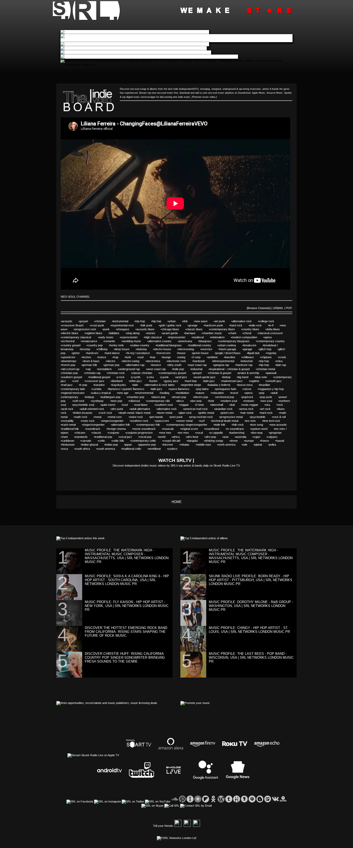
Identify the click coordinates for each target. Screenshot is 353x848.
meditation (186, 392)
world (165, 436)
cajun (260, 436)
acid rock (71, 408)
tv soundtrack (238, 428)
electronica (156, 361)
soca (68, 448)
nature (203, 392)
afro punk (120, 408)
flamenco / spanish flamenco (129, 389)
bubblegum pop (114, 397)
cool (79, 380)
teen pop (119, 400)
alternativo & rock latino (163, 384)
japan (131, 444)
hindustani (71, 444)
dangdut (196, 440)
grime (79, 353)
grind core (230, 412)
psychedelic (261, 416)
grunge (196, 325)
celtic (105, 440)
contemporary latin (76, 389)
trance (105, 357)
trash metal (72, 424)
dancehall (220, 404)
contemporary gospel (175, 372)
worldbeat (158, 448)
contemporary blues (225, 329)
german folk (92, 364)
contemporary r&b (161, 400)
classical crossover (273, 333)
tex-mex (253, 420)
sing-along (136, 333)
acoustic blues (148, 329)
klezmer (171, 444)
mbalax (188, 444)
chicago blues (173, 329)
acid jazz (184, 377)
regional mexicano (76, 392)
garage (250, 349)
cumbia (100, 389)
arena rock (250, 408)
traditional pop (106, 436)
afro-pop (213, 436)
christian (103, 321)
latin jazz (212, 380)
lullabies (118, 333)
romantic (112, 341)
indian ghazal (93, 444)
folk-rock (241, 424)
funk (131, 357)
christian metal (268, 369)
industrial (250, 361)
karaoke (102, 384)
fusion (156, 380)
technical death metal (228, 420)
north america (230, 444)
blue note (264, 377)
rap (92, 369)
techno (89, 357)
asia (228, 436)
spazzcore (166, 420)
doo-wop (260, 432)
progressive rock (88, 329)
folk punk (150, 325)
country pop (98, 345)
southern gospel (75, 377)
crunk (285, 357)
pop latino (206, 389)
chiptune (269, 357)
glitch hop (268, 349)
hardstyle (202, 361)
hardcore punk (217, 325)
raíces (250, 389)
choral (250, 333)
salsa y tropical (104, 392)
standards (84, 436)
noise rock (139, 416)
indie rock (259, 325)
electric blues (73, 333)
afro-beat (195, 436)
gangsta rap (224, 364)
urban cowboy (230, 345)
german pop (115, 364)
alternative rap (139, 364)
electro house (165, 349)
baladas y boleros (222, 384)
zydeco (175, 448)
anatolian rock (227, 408)
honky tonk (120, 345)
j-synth (139, 377)
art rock (269, 408)
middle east (207, 444)
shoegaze (126, 329)
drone (237, 440)
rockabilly (71, 420)
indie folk (223, 424)
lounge (170, 357)
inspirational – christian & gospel (233, 369)
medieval (201, 337)
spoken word (262, 428)
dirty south (178, 364)
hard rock (239, 325)
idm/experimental (226, 361)
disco (183, 400)
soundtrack (96, 428)
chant (235, 333)
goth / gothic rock (174, 325)
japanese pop (150, 444)
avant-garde (173, 333)
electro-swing (133, 361)
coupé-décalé (175, 440)
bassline (233, 357)
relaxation (221, 392)
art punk (223, 321)
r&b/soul (137, 400)
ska (270, 404)
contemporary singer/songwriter (190, 424)
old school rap (74, 369)
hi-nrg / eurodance (141, 353)
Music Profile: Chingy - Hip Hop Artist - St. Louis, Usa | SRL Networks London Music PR (249, 630)
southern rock (143, 420)
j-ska (154, 377)
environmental (147, 392)
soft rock (82, 400)
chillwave (251, 357)
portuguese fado (229, 389)
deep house (125, 349)
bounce (159, 364)
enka (282, 361)
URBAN (278, 308)
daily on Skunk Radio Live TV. (221, 465)
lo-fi (274, 325)
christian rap (96, 372)
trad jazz (70, 384)
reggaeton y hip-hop (274, 389)
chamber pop (139, 397)
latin (138, 384)
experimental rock (125, 325)
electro (114, 361)
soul (144, 357)
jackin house (204, 353)
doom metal (168, 412)
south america (109, 448)
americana (188, 341)
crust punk (100, 325)
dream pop (183, 397)
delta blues (275, 329)
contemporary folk (151, 424)
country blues (253, 329)
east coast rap (201, 364)
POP (288, 308)
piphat (261, 444)
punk (109, 329)
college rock (269, 321)
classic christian (145, 372)
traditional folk (73, 428)
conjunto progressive (142, 432)
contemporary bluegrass (237, 341)
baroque (193, 333)
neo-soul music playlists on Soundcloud (229, 93)
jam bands (159, 416)
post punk (179, 416)
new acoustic (281, 424)
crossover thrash (76, 325)
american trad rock (199, 408)
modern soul (232, 400)
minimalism (221, 337)
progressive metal (235, 416)
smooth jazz (276, 380)
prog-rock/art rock (204, 416)
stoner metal (188, 420)
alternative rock (245, 321)
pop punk (269, 397)
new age (126, 392)
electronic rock (179, 361)
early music (109, 337)
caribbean (71, 440)
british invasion (86, 412)
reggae (187, 404)
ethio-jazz (139, 380)
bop (156, 357)
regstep (274, 353)
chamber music (215, 333)
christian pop (73, 372)
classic (100, 432)
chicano (83, 432)
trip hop (267, 361)
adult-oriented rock (95, 408)
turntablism (108, 369)
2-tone (203, 404)
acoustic (70, 321)
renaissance (92, 341)
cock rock (108, 412)
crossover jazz (98, 380)
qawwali (274, 372)
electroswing (189, 349)
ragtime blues (97, 333)
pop (265, 392)
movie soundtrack (147, 428)
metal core (119, 416)
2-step (200, 357)
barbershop (240, 432)
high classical (156, 337)
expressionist (132, 337)
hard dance (115, 353)
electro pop (204, 397)
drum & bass (94, 361)
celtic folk (121, 440)
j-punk (168, 377)
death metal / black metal (138, 412)
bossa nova (248, 384)
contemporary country (273, 341)
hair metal (250, 412)
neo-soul (269, 400)
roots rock (91, 420)
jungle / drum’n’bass (231, 353)
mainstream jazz (235, 380)
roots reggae (253, 404)
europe (252, 440)
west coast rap (159, 369)
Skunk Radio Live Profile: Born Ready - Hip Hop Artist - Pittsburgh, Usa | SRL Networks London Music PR (250, 580)
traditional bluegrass (172, 345)
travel (237, 392)
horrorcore (167, 353)
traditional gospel (102, 377)
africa (179, 436)
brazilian (267, 384)
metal (101, 416)
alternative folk (124, 424)
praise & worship (251, 372)
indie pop (181, 369)
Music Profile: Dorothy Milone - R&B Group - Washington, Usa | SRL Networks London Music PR (251, 606)
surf (205, 420)
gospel (87, 321)
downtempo (72, 361)
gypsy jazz (175, 380)
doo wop (199, 400)
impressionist (180, 337)
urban (175, 321)
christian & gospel (223, 372)
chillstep (105, 349)
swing (184, 357)
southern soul (167, 404)
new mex (169, 432)
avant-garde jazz (208, 377)
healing (167, 392)
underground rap (132, 369)
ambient (216, 357)
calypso (275, 436)
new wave (204, 321)
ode (248, 444)
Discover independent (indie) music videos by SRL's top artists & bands (157, 465)
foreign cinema (120, 428)
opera (270, 337)
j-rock (124, 377)
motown (252, 400)
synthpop (101, 400)
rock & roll (282, 416)
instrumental (123, 321)
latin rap (283, 364)
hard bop (194, 380)
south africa (85, 448)
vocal (202, 432)
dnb (188, 321)
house (185, 353)
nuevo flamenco (183, 389)
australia (244, 436)
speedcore (71, 357)
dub (235, 404)
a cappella (219, 432)
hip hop (159, 321)
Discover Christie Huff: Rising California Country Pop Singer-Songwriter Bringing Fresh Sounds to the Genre (125, 657)
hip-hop (267, 364)
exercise (209, 349)
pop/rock (250, 397)
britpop (93, 397)
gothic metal (209, 412)
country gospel (74, 345)
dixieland (120, 380)
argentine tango (194, 384)
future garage (230, 349)
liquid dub (257, 353)
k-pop (86, 384)
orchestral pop (228, 397)
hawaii (282, 440)
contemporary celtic (146, 440)
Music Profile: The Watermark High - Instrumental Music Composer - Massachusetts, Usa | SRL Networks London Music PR (126, 556)
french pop (71, 364)
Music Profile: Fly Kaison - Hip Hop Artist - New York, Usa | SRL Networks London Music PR (126, 606)
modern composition (247, 337)
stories (154, 333)
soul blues (145, 404)
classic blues (197, 329)
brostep (88, 349)
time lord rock (274, 420)
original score (192, 428)
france (268, 440)
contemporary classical (80, 337)
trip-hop (143, 321)
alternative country (163, 341)
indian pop (114, 444)
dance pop (162, 397)
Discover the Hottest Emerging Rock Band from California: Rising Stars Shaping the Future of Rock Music (126, 631)
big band (246, 377)
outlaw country (143, 345)
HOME (177, 502)
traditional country (203, 345)
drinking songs (217, 440)
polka (275, 444)
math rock (84, 416)
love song (260, 424)
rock (282, 404)
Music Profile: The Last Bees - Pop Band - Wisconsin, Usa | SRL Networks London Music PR (251, 657)
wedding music (134, 341)
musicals (171, 428)
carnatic (89, 440)
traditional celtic (135, 448)
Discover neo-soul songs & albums (138, 89)
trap (118, 357)
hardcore (95, 353)
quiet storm (111, 404)
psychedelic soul (86, 404)
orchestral (71, 341)
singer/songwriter (116, 420)
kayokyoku (122, 384)
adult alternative (143, 408)
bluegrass (208, 341)
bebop (230, 377)
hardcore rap (247, 364)
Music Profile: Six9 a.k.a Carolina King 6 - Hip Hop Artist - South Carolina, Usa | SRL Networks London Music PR (127, 580)
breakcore (253, 345)
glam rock (188, 412)
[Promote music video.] (204, 97)
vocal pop (148, 436)
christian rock (119, 372)
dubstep (145, 349)
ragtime (257, 380)
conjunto (117, 432)
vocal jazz (128, 436)
